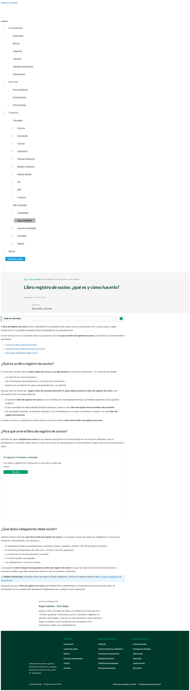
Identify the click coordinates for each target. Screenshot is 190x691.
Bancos (16, 43)
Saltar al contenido (9, 3)
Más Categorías (20, 205)
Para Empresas (19, 97)
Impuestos (17, 51)
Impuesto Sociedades (26, 228)
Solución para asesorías (73, 658)
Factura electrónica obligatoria (110, 649)
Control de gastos (71, 649)
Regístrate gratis (15, 259)
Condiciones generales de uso (150, 684)
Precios (12, 251)
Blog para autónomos (106, 668)
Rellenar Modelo (24, 174)
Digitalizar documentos (23, 66)
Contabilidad (22, 213)
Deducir (20, 243)
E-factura (21, 197)
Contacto (67, 668)
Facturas (21, 128)
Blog (25, 279)
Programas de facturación (108, 654)
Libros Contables (24, 220)
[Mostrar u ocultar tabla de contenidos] (121, 318)
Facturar (21, 143)
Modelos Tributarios (26, 166)
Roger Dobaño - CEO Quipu (42, 308)
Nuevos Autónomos (26, 159)
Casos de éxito (139, 663)
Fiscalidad (21, 236)
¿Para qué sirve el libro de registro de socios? (25, 349)
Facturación (18, 36)
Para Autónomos (20, 90)
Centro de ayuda (139, 644)
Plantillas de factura (106, 658)
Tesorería (17, 59)
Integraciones (19, 74)
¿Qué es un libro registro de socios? (21, 345)
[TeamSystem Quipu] (19, 9)
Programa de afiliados (142, 649)
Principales (18, 120)
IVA (18, 182)
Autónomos (22, 151)
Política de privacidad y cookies (124, 684)
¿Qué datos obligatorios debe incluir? (21, 353)
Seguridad (137, 658)
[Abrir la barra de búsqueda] (4, 15)
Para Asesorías (19, 105)
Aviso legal (137, 668)
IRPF (19, 190)
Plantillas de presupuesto (108, 663)
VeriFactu (102, 644)
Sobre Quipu (138, 654)
